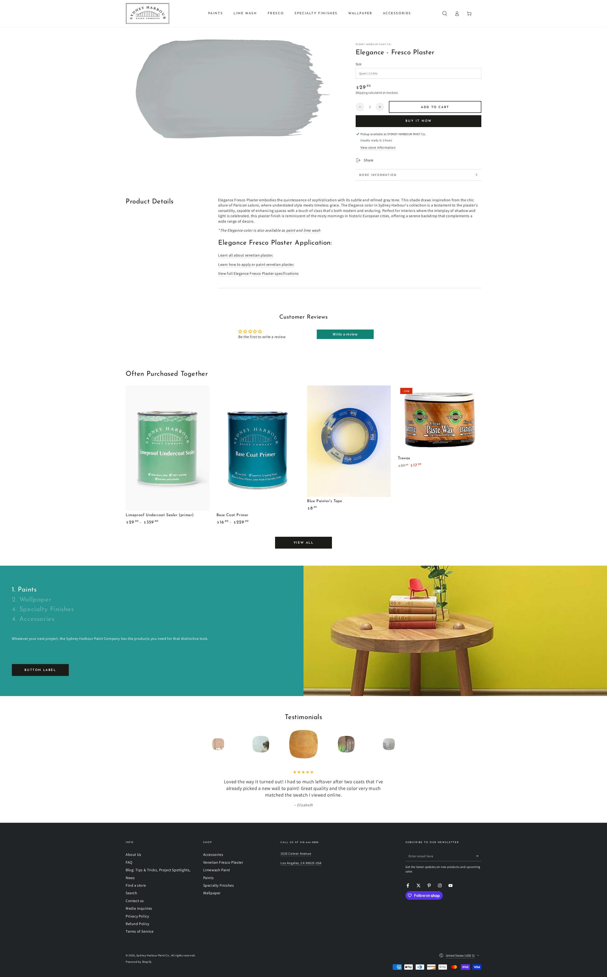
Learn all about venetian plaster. (245, 255)
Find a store (136, 885)
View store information (377, 147)
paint (290, 230)
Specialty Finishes (218, 885)
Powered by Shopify (139, 961)
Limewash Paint (216, 869)
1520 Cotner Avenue (296, 853)
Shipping (362, 92)
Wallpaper (212, 892)
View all (304, 542)
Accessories (213, 854)
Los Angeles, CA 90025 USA (301, 863)
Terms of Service (140, 931)
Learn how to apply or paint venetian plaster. (256, 264)
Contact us (135, 900)
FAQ (129, 862)
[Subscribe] (478, 856)
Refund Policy (137, 923)
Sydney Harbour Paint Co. (373, 44)
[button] (444, 13)
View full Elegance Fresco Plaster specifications (258, 273)
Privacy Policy (137, 916)
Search (131, 892)
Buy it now (418, 121)
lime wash (312, 230)
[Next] (399, 744)
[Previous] (207, 744)
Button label (40, 670)
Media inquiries (139, 908)
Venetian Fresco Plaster (223, 862)
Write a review (345, 334)
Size (359, 64)
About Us (133, 854)
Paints (208, 877)
